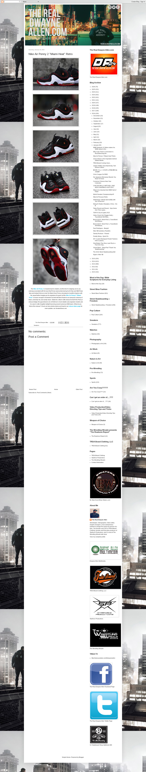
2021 (93, 100)
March (95, 140)
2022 (93, 97)
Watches (94, 334)
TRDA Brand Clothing (98, 446)
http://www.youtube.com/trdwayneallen (103, 658)
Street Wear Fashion (97, 293)
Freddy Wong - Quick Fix (100, 236)
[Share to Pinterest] (68, 322)
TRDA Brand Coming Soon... (102, 163)
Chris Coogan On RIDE (100, 174)
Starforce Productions (98, 458)
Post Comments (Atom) (44, 392)
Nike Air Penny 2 (38, 289)
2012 (93, 267)
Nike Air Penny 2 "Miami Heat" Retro (104, 156)
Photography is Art (97, 343)
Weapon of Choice (97, 424)
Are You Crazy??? (97, 392)
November (96, 118)
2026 (93, 87)
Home (56, 389)
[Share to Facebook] (66, 322)
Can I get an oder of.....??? (99, 401)
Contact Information (97, 462)
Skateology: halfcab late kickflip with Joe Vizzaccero (104, 200)
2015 (93, 258)
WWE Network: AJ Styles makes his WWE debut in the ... (104, 148)
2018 (93, 108)
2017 (93, 111)
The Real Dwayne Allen (99, 520)
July (94, 129)
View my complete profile (97, 537)
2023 (93, 95)
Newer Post (32, 389)
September (97, 124)
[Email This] (59, 322)
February (96, 142)
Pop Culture (95, 314)
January (96, 145)
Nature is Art (95, 363)
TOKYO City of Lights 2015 (101, 212)
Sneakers (36, 325)
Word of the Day (96, 284)
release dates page (75, 306)
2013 (93, 264)
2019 (93, 105)
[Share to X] (64, 322)
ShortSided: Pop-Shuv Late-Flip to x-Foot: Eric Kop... (104, 244)
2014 (93, 261)
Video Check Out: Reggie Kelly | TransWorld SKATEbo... (103, 216)
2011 (93, 269)
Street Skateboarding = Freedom (101, 305)
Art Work (94, 353)
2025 (93, 89)
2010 (93, 272)
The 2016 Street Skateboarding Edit (104, 252)
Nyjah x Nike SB (98, 254)
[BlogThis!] (61, 322)
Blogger (81, 757)
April (95, 137)
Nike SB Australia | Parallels (101, 231)
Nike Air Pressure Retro (100, 197)
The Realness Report (98, 436)
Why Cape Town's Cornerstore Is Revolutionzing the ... (103, 152)
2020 (93, 103)
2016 (93, 113)
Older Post (79, 389)
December (96, 116)
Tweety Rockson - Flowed (101, 233)
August (95, 126)
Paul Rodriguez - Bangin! (101, 228)
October (96, 121)
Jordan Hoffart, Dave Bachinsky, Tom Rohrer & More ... (104, 166)
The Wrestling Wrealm (98, 460)
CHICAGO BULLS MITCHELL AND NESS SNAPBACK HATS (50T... (104, 186)
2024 (93, 92)
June (95, 132)
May (94, 134)
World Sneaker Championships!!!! (103, 194)
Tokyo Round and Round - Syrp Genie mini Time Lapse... (105, 209)
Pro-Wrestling (95, 372)
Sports (93, 382)
